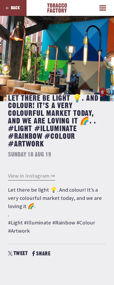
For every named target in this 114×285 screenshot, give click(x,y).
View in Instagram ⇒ (31, 175)
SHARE (43, 253)
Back (15, 8)
